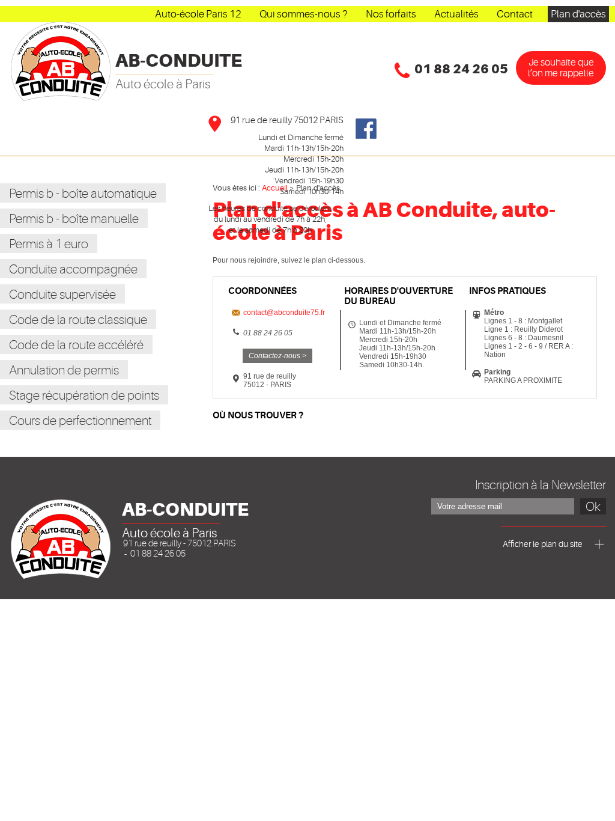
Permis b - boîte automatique (83, 193)
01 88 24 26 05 (461, 69)
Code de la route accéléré (76, 345)
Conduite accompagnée (73, 269)
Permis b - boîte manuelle (74, 219)
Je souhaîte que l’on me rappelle (561, 68)
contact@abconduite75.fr (284, 312)
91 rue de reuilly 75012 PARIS (287, 120)
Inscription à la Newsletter (540, 485)
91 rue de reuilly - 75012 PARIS (179, 544)
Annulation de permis (64, 370)
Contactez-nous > (277, 356)
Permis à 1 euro (48, 244)
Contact (515, 14)
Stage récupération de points (84, 395)
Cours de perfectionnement (80, 421)
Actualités (456, 14)
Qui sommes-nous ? (303, 14)
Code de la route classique (78, 320)
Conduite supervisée (62, 294)
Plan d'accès (578, 14)
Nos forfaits (391, 14)
